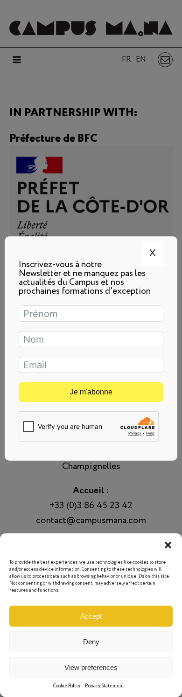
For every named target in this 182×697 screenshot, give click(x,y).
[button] (168, 545)
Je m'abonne (91, 392)
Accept (91, 616)
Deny (91, 642)
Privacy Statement (104, 686)
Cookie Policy (66, 686)
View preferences (91, 667)
